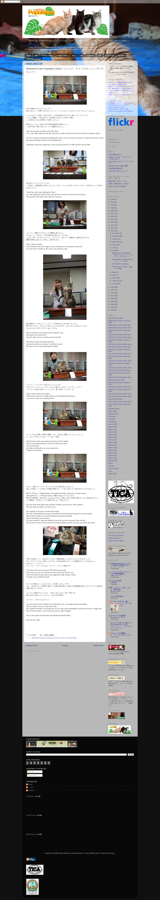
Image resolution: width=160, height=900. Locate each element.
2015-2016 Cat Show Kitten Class (119, 387)
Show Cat (29, 59)
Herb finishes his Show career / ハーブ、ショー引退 (122, 260)
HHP (99, 55)
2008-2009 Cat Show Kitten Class (119, 328)
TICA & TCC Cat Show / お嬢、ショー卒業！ (122, 267)
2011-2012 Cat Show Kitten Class (119, 354)
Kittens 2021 (112, 453)
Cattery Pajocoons (114, 538)
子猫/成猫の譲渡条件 (115, 168)
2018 (113, 222)
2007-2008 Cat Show (115, 318)
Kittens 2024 (112, 458)
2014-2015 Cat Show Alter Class (119, 370)
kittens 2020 (112, 473)
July (114, 247)
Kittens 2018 (112, 447)
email (39, 59)
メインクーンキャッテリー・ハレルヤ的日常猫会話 (121, 573)
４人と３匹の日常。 (117, 596)
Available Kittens (62, 55)
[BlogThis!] (47, 635)
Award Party (112, 411)
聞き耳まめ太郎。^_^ (117, 591)
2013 (113, 290)
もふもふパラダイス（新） (120, 601)
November (116, 236)
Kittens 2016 (112, 442)
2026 (113, 199)
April (114, 275)
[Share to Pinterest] (53, 635)
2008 (113, 304)
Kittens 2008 (112, 424)
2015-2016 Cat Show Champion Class (45, 638)
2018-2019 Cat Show (115, 399)
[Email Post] (40, 635)
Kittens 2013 (112, 434)
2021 (113, 213)
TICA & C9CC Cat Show (120, 264)
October (115, 239)
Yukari (30, 784)
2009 (113, 301)
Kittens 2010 (112, 427)
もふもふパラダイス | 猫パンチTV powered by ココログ (121, 623)
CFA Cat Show (113, 414)
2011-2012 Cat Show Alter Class (119, 347)
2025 (113, 202)
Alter (36, 55)
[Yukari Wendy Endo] (109, 144)
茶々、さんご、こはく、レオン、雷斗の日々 (120, 588)
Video (110, 471)
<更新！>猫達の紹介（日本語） (119, 184)
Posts (31, 771)
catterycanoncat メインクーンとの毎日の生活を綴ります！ (121, 564)
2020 (113, 216)
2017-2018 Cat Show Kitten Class (119, 396)
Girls (81, 55)
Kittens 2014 (112, 437)
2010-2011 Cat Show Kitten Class (119, 344)
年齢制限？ (114, 582)
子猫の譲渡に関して (115, 154)
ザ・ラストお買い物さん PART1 (121, 635)
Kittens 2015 (112, 440)
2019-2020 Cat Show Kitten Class (119, 401)
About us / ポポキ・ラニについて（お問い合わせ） (119, 158)
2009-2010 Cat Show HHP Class (119, 335)
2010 (113, 298)
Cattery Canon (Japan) (116, 541)
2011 (112, 296)
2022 (113, 211)
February (115, 281)
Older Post (98, 645)
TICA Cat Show (71, 638)
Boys (74, 55)
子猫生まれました (116, 575)
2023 (113, 208)
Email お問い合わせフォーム (118, 171)
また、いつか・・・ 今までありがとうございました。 (121, 627)
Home (65, 645)
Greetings (111, 419)
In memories (109, 55)
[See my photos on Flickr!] (113, 134)
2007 (113, 307)
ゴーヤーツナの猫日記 (118, 616)
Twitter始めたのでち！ (118, 617)
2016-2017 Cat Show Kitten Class (119, 394)
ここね (30, 787)
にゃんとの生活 (116, 581)
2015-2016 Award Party (116, 380)
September (116, 242)
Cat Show (62, 638)
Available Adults (47, 55)
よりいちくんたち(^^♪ (117, 567)
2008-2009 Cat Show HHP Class (119, 325)
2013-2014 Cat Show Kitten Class (119, 368)
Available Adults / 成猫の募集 (118, 166)
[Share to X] (49, 635)
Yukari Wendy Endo (113, 142)
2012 (113, 293)
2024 (113, 205)
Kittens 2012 (112, 432)
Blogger (112, 853)
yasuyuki (31, 790)
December (116, 233)
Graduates (90, 55)
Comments (33, 775)
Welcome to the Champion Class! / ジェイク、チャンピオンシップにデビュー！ (122, 254)
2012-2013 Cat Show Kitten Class (119, 361)
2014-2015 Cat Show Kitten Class (119, 377)
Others (110, 463)
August (115, 244)
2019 (113, 219)
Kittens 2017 (112, 445)
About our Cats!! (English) (117, 186)
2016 (113, 228)
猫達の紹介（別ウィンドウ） (118, 181)
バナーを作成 (111, 146)
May (114, 272)
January (115, 283)
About (29, 55)
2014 (113, 287)
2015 (113, 231)
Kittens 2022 (112, 455)
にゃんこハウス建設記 (118, 633)
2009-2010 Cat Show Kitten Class (119, 337)
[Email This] (45, 635)
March (114, 278)
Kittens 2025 (112, 461)
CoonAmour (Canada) (116, 535)
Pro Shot (121, 55)
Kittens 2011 (112, 429)
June (114, 250)
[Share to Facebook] (51, 635)
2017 (113, 225)
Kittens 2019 (112, 450)
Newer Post (31, 645)
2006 (113, 310)
